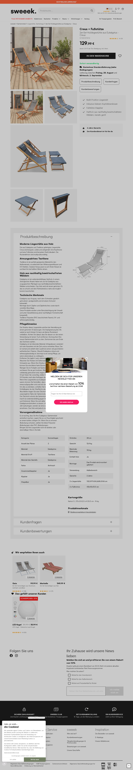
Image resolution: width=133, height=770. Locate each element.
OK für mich (35, 759)
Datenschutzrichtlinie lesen (11, 753)
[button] (4, 763)
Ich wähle (13, 759)
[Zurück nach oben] (129, 766)
